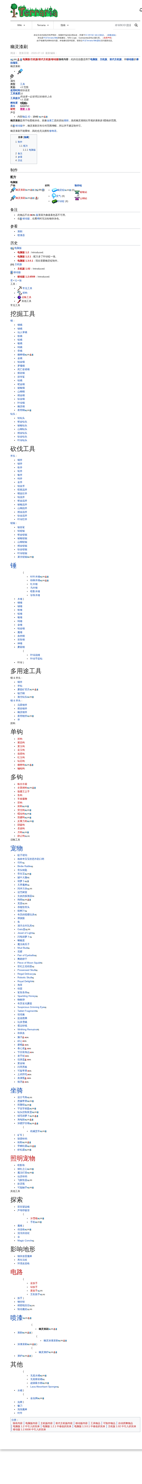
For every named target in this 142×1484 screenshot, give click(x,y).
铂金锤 (21, 628)
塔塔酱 (21, 1014)
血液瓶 (21, 1078)
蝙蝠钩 (21, 768)
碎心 (19, 1041)
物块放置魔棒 (24, 1256)
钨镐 (19, 347)
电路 (16, 1272)
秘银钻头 (22, 425)
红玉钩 (21, 757)
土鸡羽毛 (22, 1074)
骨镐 (19, 350)
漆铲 (19, 1355)
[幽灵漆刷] (13, 189)
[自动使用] (12, 75)
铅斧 (19, 471)
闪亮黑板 (22, 1066)
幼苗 (19, 988)
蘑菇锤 (21, 647)
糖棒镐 (21, 354)
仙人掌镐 (22, 332)
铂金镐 (21, 361)
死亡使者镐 (23, 369)
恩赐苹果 (22, 1101)
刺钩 (19, 806)
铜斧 (19, 460)
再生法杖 (22, 1259)
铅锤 (19, 613)
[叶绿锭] (54, 201)
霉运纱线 (22, 1025)
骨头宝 (21, 873)
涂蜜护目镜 (23, 1123)
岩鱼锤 (21, 639)
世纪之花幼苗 (24, 966)
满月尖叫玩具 (24, 925)
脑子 (19, 1037)
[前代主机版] (18, 59)
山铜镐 (21, 391)
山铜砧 (83, 198)
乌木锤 (34, 587)
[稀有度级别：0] (23, 102)
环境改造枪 (23, 1263)
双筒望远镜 (23, 1206)
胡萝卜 (21, 881)
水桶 (19, 1390)
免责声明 (107, 38)
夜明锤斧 (22, 716)
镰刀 (19, 1405)
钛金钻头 (22, 436)
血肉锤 (21, 635)
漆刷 (66, 120)
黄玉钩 (21, 746)
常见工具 (27, 288)
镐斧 (19, 682)
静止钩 (21, 835)
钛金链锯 (22, 549)
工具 (22, 84)
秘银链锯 (22, 538)
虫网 (19, 1401)
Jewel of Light (25, 933)
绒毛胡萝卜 (23, 1115)
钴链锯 (21, 530)
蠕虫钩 (21, 813)
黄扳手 (34, 1290)
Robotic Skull (24, 977)
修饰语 (52, 130)
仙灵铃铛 (22, 1176)
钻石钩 (21, 761)
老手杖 (21, 1055)
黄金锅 (21, 1063)
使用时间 (15, 90)
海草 (19, 984)
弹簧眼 (21, 918)
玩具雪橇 (22, 1022)
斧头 (12, 455)
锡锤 (19, 606)
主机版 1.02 (23, 268)
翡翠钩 (21, 753)
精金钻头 (22, 433)
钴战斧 (21, 497)
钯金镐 (21, 384)
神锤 (19, 643)
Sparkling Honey (26, 996)
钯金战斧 (22, 500)
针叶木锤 (35, 576)
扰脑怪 (21, 1104)
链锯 (12, 523)
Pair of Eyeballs (25, 955)
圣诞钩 (21, 828)
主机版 (34, 59)
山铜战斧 (22, 508)
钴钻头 (21, 418)
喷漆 (16, 1317)
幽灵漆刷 (20, 189)
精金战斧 (22, 512)
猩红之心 (22, 1169)
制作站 (78, 185)
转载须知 (111, 35)
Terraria (41, 25)
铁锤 (19, 609)
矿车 (19, 1134)
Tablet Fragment (26, 1010)
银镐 (19, 343)
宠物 (16, 848)
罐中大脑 (22, 877)
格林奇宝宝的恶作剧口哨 (30, 859)
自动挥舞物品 (125, 1423)
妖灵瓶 (21, 1183)
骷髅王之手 (23, 791)
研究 (12, 109)
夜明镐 (21, 410)
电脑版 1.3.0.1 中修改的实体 (89, 1426)
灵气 (58, 196)
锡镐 (19, 328)
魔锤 (19, 632)
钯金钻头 (22, 421)
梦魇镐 (21, 365)
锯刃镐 (21, 693)
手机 (32, 1222)
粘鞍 (19, 1142)
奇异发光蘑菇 (24, 1003)
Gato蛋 (21, 929)
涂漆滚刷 (22, 1344)
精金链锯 (22, 545)
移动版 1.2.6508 (26, 276)
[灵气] (54, 196)
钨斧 (19, 478)
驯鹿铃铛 (22, 1138)
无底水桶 (35, 1375)
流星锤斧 (22, 704)
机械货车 (35, 1131)
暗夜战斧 (22, 489)
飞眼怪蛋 (22, 1180)
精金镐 (21, 395)
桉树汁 (21, 910)
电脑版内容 (31, 1423)
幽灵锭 (60, 190)
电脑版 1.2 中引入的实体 (26, 1426)
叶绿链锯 (22, 553)
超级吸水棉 (36, 1383)
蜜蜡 (19, 1044)
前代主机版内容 (64, 1423)
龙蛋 (19, 903)
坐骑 (16, 1090)
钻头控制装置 (24, 1112)
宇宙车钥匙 (23, 1108)
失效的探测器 (24, 896)
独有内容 (18, 1423)
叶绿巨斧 (22, 519)
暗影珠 (21, 1165)
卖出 (12, 106)
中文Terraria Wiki (50, 38)
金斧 (19, 482)
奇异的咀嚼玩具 (25, 914)
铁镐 (19, 336)
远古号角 (22, 1097)
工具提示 (15, 98)
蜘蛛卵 (21, 999)
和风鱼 (21, 1033)
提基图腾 (22, 1018)
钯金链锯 (22, 534)
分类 (13, 1419)
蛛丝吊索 (22, 784)
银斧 (19, 474)
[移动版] (21, 59)
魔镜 (19, 1225)
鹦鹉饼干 (22, 959)
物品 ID (26, 116)
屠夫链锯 (22, 556)
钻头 (12, 413)
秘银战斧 (22, 504)
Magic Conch (24, 1240)
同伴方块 (22, 888)
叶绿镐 (21, 402)
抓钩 (25, 292)
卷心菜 (21, 1048)
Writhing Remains (27, 1029)
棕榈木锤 (35, 580)
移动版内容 (82, 1423)
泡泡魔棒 (22, 1409)
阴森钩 (21, 824)
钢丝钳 (21, 1301)
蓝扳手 (34, 1283)
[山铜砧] (77, 198)
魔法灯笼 (22, 1172)
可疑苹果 (22, 1070)
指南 (63, 25)
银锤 (19, 617)
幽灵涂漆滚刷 (51, 1340)
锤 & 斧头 (15, 700)
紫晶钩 (21, 742)
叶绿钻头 (22, 440)
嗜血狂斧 (22, 493)
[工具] (19, 288)
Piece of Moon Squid (28, 962)
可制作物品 (109, 1423)
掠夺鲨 (21, 376)
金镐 (19, 358)
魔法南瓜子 (23, 944)
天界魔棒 (22, 884)
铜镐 (19, 324)
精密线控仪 (23, 1305)
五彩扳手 (35, 1294)
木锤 (19, 598)
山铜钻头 (22, 429)
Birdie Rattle (24, 866)
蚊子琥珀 (22, 855)
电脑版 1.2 (23, 252)
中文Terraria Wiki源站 (91, 41)
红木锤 (34, 584)
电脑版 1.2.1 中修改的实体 (57, 1426)
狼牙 (19, 1081)
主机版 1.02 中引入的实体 (122, 1426)
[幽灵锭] (54, 190)
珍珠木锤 (35, 595)
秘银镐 (21, 387)
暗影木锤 (35, 591)
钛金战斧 (22, 515)
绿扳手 (34, 1287)
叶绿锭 (60, 201)
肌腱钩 (21, 817)
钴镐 (19, 380)
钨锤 (19, 621)
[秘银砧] (77, 192)
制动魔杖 (22, 1309)
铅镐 (19, 339)
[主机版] (15, 59)
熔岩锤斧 (22, 708)
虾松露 (21, 1149)
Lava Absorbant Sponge (43, 1386)
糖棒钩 (21, 764)
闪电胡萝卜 (23, 936)
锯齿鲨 (21, 527)
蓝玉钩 (21, 749)
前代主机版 (45, 59)
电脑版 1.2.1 (24, 256)
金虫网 (34, 1398)
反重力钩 (22, 821)
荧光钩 (21, 810)
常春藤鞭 (22, 798)
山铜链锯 (22, 542)
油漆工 (50, 120)
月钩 (19, 832)
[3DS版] (32, 215)
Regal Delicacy (25, 973)
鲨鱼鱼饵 (22, 992)
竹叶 (19, 862)
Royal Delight (24, 981)
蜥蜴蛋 (21, 940)
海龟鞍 (21, 1119)
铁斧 (19, 467)
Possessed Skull (26, 970)
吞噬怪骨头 (23, 907)
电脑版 (26, 59)
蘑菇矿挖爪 (23, 689)
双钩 (19, 802)
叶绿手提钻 (36, 658)
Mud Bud (22, 947)
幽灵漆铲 (43, 1352)
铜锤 (19, 602)
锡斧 (19, 463)
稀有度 (14, 102)
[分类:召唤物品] (19, 297)
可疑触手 (22, 1187)
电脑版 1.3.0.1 (25, 260)
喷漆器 (21, 235)
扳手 (19, 1298)
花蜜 (19, 951)
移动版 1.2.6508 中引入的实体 (29, 1429)
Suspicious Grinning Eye (30, 1007)
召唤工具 (26, 297)
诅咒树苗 (22, 892)
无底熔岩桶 (36, 1379)
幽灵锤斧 (22, 712)
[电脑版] (11, 59)
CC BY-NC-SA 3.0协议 (94, 35)
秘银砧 (83, 192)
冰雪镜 (34, 1218)
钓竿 (19, 1413)
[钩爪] (19, 292)
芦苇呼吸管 (23, 1210)
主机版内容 (47, 1423)
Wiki (20, 25)
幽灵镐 (21, 406)
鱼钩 (19, 795)
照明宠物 (22, 1158)
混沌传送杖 (23, 1233)
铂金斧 (21, 486)
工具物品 (95, 1423)
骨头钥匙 (22, 870)
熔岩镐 (21, 373)
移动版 (55, 59)
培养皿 (21, 1059)
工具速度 (15, 93)
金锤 (19, 624)
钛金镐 (21, 399)
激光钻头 (22, 696)
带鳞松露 (22, 1145)
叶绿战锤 (35, 655)
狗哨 (19, 899)
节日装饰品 (23, 1052)
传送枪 (21, 1229)
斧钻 (19, 685)
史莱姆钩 (22, 787)
